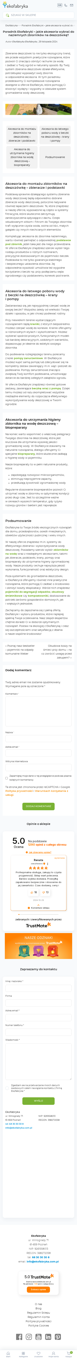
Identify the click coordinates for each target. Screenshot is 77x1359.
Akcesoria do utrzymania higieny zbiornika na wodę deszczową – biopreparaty (22, 157)
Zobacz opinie (38, 1289)
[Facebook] (19, 1337)
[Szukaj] (7, 15)
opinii (47, 844)
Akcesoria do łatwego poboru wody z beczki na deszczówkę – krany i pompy (55, 135)
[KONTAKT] (71, 5)
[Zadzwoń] (65, 5)
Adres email (12, 747)
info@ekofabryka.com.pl (18, 1128)
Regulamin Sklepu (38, 1313)
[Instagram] (29, 1337)
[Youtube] (38, 1337)
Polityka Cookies (38, 1326)
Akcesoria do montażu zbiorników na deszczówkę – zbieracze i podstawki (22, 135)
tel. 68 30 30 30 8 (14, 1124)
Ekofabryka (11, 25)
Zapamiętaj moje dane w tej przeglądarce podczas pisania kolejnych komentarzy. (40, 778)
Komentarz (12, 694)
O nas (38, 1304)
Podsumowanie (55, 157)
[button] (27, 852)
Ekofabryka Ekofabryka (24, 42)
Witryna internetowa (16, 761)
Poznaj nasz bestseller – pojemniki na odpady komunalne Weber (20, 650)
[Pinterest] (58, 1337)
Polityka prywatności (19, 791)
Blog (38, 1308)
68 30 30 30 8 (40, 1257)
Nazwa (9, 732)
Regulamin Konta (39, 1317)
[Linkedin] (48, 1337)
